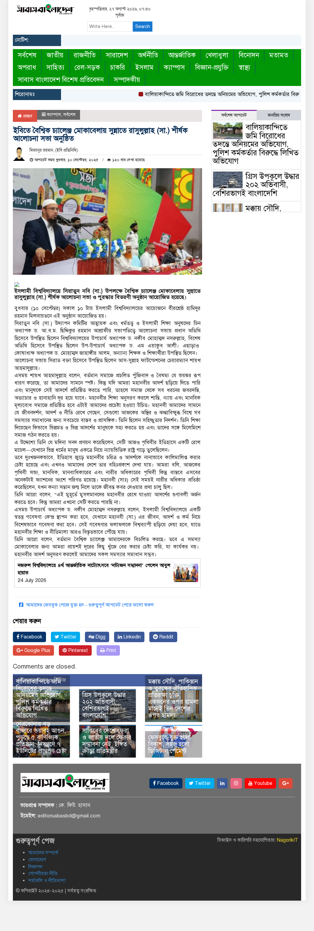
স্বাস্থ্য (244, 67)
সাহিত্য (55, 67)
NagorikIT (287, 840)
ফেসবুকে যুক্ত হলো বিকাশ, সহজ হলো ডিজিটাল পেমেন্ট (169, 744)
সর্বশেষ (27, 55)
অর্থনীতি (148, 55)
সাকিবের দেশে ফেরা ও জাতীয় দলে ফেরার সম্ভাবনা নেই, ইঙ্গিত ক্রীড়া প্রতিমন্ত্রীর (106, 741)
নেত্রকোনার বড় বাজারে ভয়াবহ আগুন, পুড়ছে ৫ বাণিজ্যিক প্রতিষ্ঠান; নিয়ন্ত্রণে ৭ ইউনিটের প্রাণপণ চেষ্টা (41, 737)
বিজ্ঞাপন (35, 867)
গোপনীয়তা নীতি (43, 874)
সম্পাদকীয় (127, 80)
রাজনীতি (85, 55)
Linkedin (131, 637)
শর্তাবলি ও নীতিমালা (47, 881)
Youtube (262, 783)
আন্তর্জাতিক (182, 55)
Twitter (67, 637)
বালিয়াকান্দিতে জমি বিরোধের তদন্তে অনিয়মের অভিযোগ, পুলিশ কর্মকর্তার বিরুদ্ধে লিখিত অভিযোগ (39, 698)
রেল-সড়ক (87, 67)
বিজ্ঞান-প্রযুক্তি (211, 67)
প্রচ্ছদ (27, 116)
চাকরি (117, 67)
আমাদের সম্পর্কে (43, 853)
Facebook (30, 637)
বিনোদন (249, 55)
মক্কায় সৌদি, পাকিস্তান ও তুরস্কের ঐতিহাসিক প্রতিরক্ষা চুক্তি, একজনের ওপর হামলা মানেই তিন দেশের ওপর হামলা (173, 698)
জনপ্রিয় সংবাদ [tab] (279, 115)
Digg (99, 637)
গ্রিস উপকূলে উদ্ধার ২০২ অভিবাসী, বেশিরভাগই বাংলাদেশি (104, 705)
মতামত (278, 55)
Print (110, 650)
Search (142, 26)
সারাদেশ (117, 55)
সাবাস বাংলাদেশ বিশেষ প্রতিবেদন (61, 80)
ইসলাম (144, 67)
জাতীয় (55, 55)
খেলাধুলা (217, 55)
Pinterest (77, 650)
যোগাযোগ (37, 860)
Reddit (166, 637)
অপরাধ (27, 67)
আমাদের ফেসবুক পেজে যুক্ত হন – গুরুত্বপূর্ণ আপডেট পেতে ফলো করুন (89, 605)
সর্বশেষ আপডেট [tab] (234, 115)
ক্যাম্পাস (174, 67)
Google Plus (36, 650)
